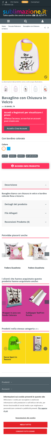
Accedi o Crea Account (17, 128)
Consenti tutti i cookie (25, 431)
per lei (4, 156)
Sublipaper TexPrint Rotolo (35, 313)
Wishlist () (8, 4)
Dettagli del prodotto (16, 204)
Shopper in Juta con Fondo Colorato (11, 313)
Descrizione (11, 184)
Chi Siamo (14, 2)
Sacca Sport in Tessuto (10, 358)
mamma (11, 156)
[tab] (25, 185)
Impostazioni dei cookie (25, 418)
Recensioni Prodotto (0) (17, 221)
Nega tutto (25, 425)
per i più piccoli (31, 156)
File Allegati (11, 213)
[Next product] (48, 27)
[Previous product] (45, 27)
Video (25, 2)
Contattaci (35, 2)
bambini (20, 156)
